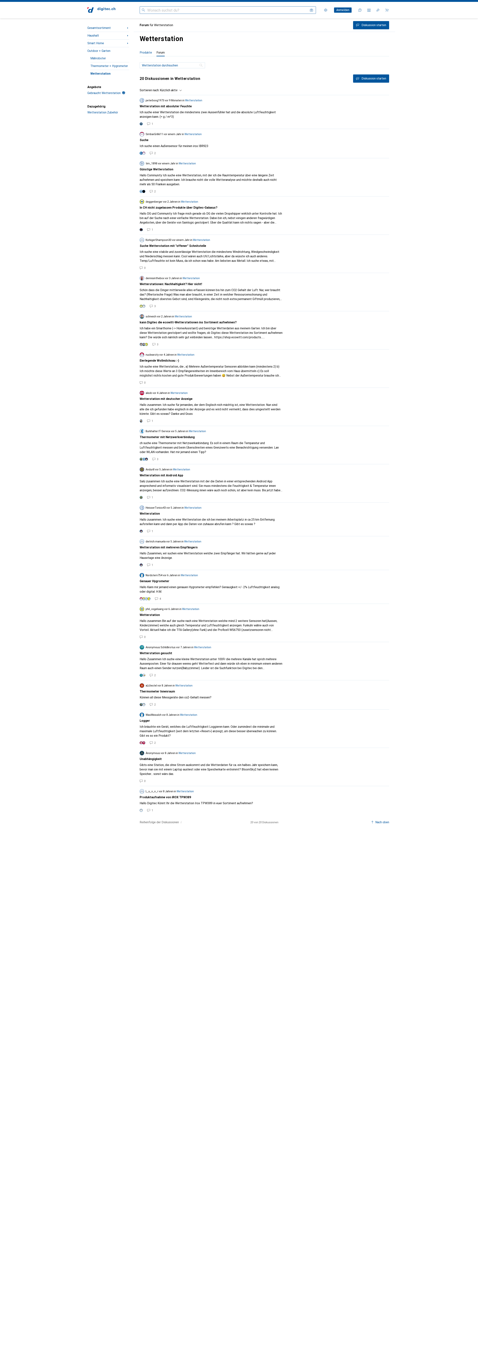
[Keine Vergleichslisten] (369, 10)
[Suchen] (143, 10)
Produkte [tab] (146, 52)
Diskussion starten (373, 78)
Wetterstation (100, 73)
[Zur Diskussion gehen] (264, 112)
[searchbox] (172, 65)
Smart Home (95, 43)
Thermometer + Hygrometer (109, 66)
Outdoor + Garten (98, 51)
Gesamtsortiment (99, 28)
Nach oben (382, 822)
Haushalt (93, 35)
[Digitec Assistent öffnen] (360, 10)
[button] (181, 822)
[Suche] (201, 65)
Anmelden (342, 10)
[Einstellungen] (326, 10)
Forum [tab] (160, 52)
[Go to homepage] (101, 10)
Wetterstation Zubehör (102, 112)
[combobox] (170, 90)
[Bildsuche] (311, 10)
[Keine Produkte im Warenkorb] (387, 10)
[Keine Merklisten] (378, 10)
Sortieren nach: (149, 90)
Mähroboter (98, 58)
